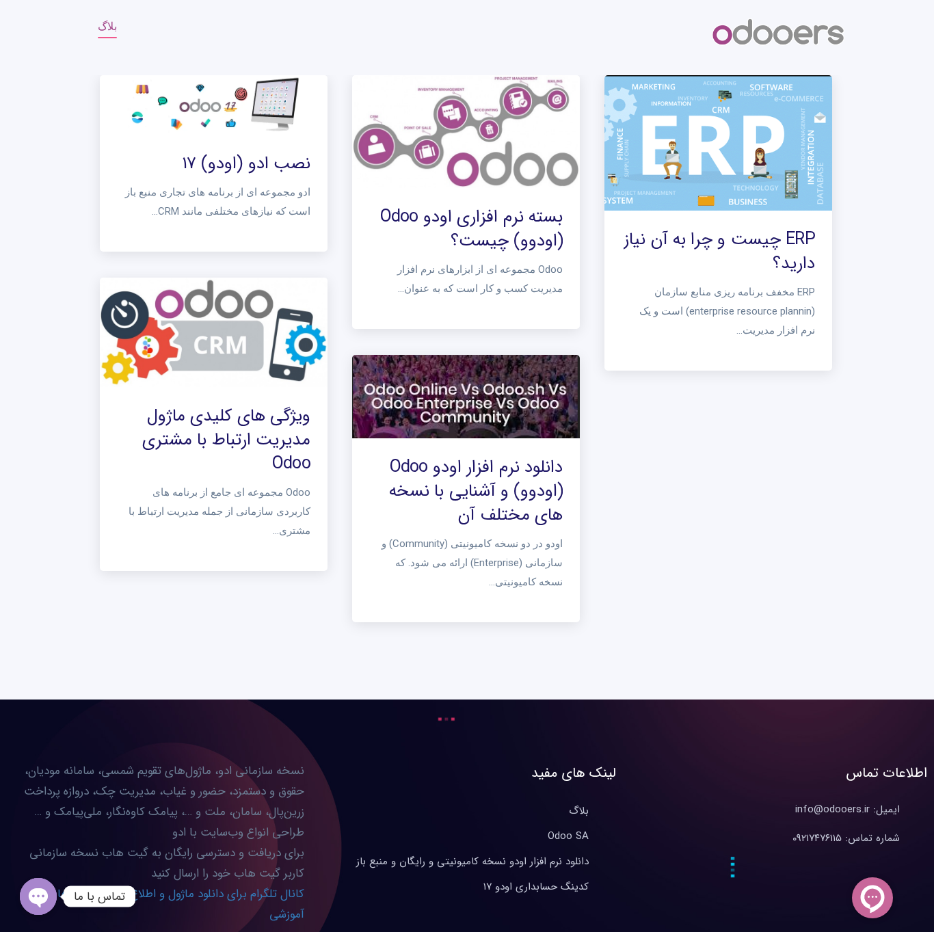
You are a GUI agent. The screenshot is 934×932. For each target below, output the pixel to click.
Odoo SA (568, 836)
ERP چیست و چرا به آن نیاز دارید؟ (719, 252)
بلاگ (107, 26)
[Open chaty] (38, 896)
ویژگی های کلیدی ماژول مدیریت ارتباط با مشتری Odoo (226, 440)
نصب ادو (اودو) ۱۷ (246, 164)
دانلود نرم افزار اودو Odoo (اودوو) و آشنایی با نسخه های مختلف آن (476, 491)
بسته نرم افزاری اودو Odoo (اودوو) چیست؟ (471, 229)
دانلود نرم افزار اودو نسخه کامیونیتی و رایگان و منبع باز (472, 861)
